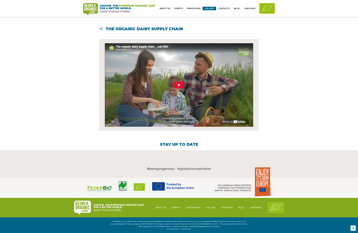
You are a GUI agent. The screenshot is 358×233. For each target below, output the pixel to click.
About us (165, 8)
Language (249, 8)
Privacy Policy (173, 229)
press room (194, 8)
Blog (237, 8)
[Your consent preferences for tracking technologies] (353, 228)
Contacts (224, 8)
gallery (209, 8)
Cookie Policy (185, 229)
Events (179, 8)
